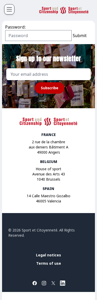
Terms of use (48, 263)
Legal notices (48, 255)
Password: (15, 27)
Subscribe (49, 87)
